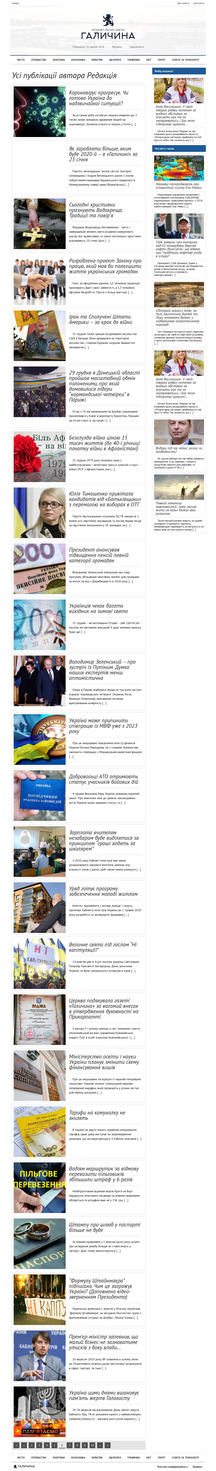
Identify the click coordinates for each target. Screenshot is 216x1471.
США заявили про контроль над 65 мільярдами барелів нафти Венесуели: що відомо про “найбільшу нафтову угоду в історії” (179, 249)
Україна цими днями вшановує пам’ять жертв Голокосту (104, 1395)
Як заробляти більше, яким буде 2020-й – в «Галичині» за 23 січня (103, 154)
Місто (21, 59)
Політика (59, 59)
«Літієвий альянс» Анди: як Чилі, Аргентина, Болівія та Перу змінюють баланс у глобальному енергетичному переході (177, 317)
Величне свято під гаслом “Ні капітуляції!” (103, 947)
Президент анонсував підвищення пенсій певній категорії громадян (98, 555)
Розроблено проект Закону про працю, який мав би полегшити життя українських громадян (105, 266)
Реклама (117, 46)
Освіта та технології (185, 59)
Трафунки (133, 59)
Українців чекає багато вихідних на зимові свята (98, 608)
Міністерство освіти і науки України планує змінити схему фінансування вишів (104, 1062)
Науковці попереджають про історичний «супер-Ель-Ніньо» (178, 186)
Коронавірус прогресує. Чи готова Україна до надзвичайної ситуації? (98, 98)
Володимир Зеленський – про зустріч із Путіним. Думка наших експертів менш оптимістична (102, 669)
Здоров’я (115, 59)
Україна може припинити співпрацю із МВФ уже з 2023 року (103, 726)
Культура (97, 59)
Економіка (78, 59)
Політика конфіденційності (172, 1466)
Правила (197, 1466)
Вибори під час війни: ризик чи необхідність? (179, 450)
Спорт (162, 59)
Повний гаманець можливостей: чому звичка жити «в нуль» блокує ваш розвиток (176, 508)
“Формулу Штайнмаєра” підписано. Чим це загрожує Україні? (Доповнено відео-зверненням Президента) (100, 1288)
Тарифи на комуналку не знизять (97, 1115)
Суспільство (38, 59)
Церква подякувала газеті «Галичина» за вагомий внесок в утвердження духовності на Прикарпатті (103, 1008)
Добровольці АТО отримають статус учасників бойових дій (103, 779)
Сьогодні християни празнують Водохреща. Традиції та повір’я (96, 210)
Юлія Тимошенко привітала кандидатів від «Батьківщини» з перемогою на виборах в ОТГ (105, 499)
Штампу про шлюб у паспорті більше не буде (104, 1227)
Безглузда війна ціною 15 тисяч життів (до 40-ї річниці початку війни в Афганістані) (104, 443)
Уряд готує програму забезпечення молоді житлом (103, 891)
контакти (199, 3)
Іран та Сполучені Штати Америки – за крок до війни (100, 319)
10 (92, 1445)
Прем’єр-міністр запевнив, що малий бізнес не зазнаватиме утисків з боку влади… (103, 1342)
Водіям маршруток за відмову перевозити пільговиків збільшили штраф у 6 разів (104, 1174)
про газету (183, 3)
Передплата (136, 46)
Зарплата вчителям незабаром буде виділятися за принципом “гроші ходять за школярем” (104, 840)
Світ (148, 59)
